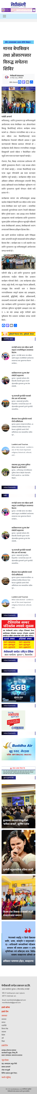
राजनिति (4, 1025)
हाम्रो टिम (5, 1011)
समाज (3, 1022)
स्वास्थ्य (4, 1031)
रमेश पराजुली (6, 1070)
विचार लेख (5, 1028)
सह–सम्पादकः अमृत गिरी (9, 1063)
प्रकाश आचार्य (6, 1066)
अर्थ (3, 1038)
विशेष (3, 1035)
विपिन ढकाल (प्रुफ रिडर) (9, 1073)
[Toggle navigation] (4, 16)
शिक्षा (3, 1041)
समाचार (4, 1019)
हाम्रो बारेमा (6, 1007)
